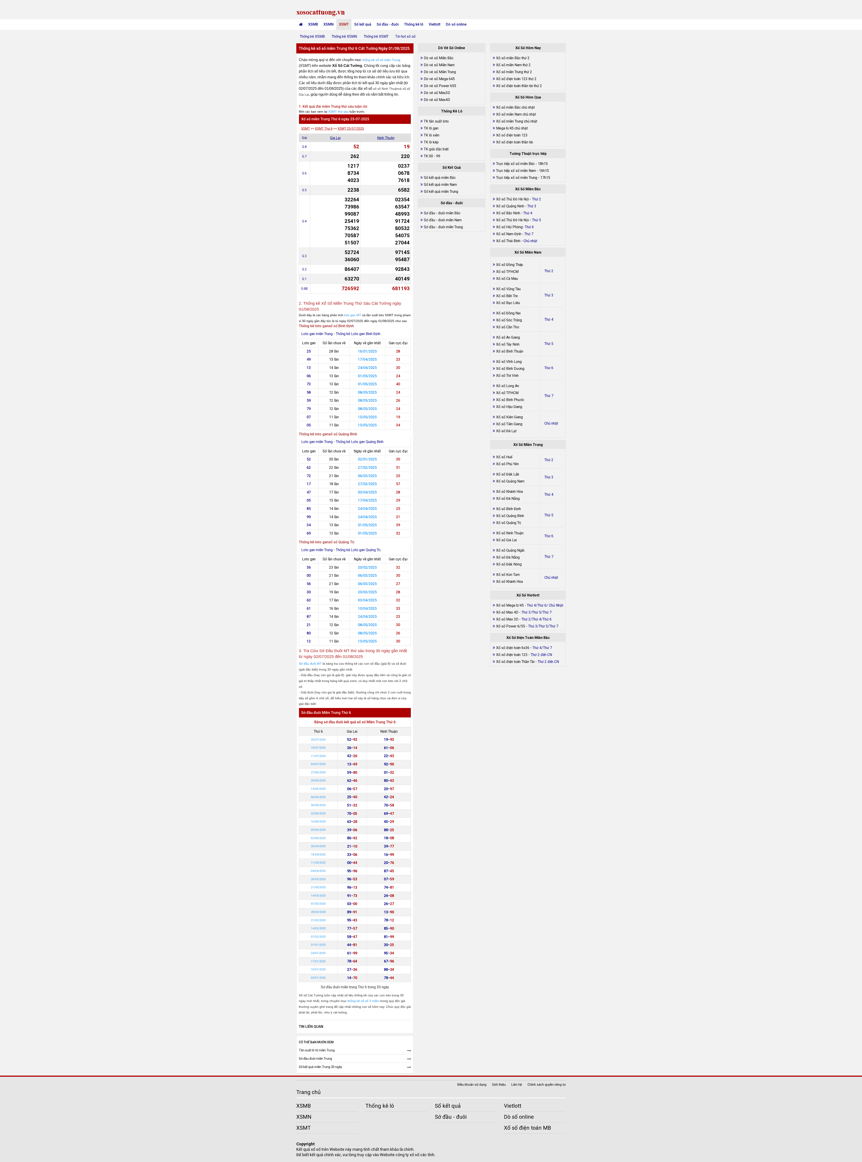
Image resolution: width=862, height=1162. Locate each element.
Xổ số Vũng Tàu (508, 289)
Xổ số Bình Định (508, 509)
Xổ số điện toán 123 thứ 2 (516, 79)
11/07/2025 (318, 756)
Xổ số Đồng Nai (508, 313)
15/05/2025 (367, 417)
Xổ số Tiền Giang (509, 424)
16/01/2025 (367, 351)
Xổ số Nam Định (509, 234)
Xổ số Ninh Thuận (509, 533)
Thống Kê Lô (451, 111)
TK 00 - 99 (432, 156)
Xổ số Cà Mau (507, 278)
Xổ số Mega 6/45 (510, 605)
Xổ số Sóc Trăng (509, 320)
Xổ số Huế (504, 457)
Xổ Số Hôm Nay (528, 48)
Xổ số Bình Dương (510, 368)
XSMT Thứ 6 (324, 128)
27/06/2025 (318, 772)
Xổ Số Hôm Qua (528, 97)
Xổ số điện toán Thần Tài (515, 662)
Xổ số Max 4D (507, 612)
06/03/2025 (367, 476)
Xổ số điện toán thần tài (514, 142)
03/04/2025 (367, 492)
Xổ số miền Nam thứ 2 (513, 65)
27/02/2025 (367, 467)
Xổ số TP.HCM (507, 272)
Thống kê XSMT (376, 36)
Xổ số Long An (507, 386)
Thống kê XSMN (344, 36)
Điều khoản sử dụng (471, 1085)
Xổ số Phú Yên (507, 464)
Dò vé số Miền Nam (439, 65)
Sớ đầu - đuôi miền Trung (443, 227)
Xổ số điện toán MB (527, 1128)
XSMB (313, 24)
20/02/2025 (367, 567)
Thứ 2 (548, 271)
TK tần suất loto (436, 121)
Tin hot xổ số (405, 36)
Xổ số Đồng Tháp (509, 265)
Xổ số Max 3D (507, 619)
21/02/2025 (318, 920)
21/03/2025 (318, 887)
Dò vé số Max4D (437, 100)
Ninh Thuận (385, 138)
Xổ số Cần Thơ (507, 327)
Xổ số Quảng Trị (508, 523)
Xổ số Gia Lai (506, 540)
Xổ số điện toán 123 (512, 135)
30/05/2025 (318, 805)
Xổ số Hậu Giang (509, 407)
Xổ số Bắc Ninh (508, 213)
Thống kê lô (413, 24)
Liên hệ (516, 1085)
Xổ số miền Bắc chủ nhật (515, 107)
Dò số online (456, 24)
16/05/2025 (318, 821)
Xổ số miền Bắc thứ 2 (513, 58)
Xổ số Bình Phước (510, 400)
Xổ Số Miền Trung (528, 445)
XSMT (344, 24)
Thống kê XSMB (312, 36)
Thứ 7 (548, 396)
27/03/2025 (367, 484)
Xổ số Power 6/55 (511, 626)
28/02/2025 (318, 912)
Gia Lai (335, 138)
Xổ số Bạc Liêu (508, 303)
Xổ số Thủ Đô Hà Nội (512, 199)
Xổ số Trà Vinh (507, 375)
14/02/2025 (318, 928)
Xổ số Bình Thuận (509, 351)
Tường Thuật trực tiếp (528, 153)
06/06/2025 (318, 797)
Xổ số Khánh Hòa (509, 491)
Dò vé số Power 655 (440, 86)
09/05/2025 (318, 829)
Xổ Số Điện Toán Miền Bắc (528, 638)
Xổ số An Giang (508, 337)
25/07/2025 (318, 739)
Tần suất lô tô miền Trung (317, 1050)
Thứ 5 (548, 344)
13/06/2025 (318, 788)
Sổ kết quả (362, 24)
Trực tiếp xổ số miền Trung (516, 177)
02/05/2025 (318, 838)
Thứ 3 (548, 295)
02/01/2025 (367, 459)
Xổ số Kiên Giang (509, 417)
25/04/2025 (318, 846)
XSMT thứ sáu (338, 111)
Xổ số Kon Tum (508, 574)
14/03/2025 (318, 895)
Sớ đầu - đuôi (388, 24)
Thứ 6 (548, 368)
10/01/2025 (318, 969)
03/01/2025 (318, 977)
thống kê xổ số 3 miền (363, 1001)
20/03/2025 (367, 592)
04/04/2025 (318, 871)
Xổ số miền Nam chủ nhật (516, 114)
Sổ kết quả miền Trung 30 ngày (320, 1067)
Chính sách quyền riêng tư (547, 1085)
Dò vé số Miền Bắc (438, 58)
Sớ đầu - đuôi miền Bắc (442, 213)
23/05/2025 (318, 813)
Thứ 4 (548, 319)
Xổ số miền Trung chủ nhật (516, 121)
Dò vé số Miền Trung (440, 72)
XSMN (328, 24)
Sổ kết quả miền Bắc (440, 177)
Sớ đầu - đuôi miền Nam (443, 220)
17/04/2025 (367, 359)
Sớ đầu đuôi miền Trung (315, 1058)
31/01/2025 (318, 944)
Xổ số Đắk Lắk (507, 474)
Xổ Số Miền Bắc (528, 189)
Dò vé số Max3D (437, 93)
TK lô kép (431, 142)
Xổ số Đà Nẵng (508, 498)
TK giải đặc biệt (436, 149)
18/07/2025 (318, 747)
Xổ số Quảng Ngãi (510, 550)
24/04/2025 (367, 368)
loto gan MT (352, 315)
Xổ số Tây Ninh (507, 344)
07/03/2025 (318, 903)
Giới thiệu (499, 1085)
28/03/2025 (318, 879)
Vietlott (434, 24)
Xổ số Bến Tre (507, 296)
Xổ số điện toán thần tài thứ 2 (519, 86)
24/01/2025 (318, 953)
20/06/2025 (318, 780)
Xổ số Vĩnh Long (509, 362)
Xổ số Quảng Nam (510, 481)
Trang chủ (308, 1092)
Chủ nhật (551, 423)
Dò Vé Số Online (451, 48)
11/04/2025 (318, 862)
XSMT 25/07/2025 (351, 128)
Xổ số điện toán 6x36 (512, 648)
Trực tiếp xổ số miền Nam (516, 171)
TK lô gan (431, 128)
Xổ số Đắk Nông (509, 564)
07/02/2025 (318, 936)
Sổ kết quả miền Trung (441, 191)
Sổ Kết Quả (451, 167)
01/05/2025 (367, 376)
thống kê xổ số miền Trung (381, 60)
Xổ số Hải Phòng (509, 227)
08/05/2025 (367, 392)
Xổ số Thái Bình (508, 241)
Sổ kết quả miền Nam (440, 184)
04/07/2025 (318, 764)
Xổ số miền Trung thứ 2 (514, 72)
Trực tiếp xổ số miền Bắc (515, 164)
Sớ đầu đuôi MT (310, 663)
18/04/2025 (318, 854)
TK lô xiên (431, 135)
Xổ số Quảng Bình (510, 516)
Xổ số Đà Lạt (506, 431)
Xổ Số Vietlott (528, 595)
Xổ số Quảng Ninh (510, 206)
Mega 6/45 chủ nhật (512, 128)
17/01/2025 (318, 961)
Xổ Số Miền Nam (528, 252)
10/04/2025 (367, 608)
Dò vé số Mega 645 (439, 79)
